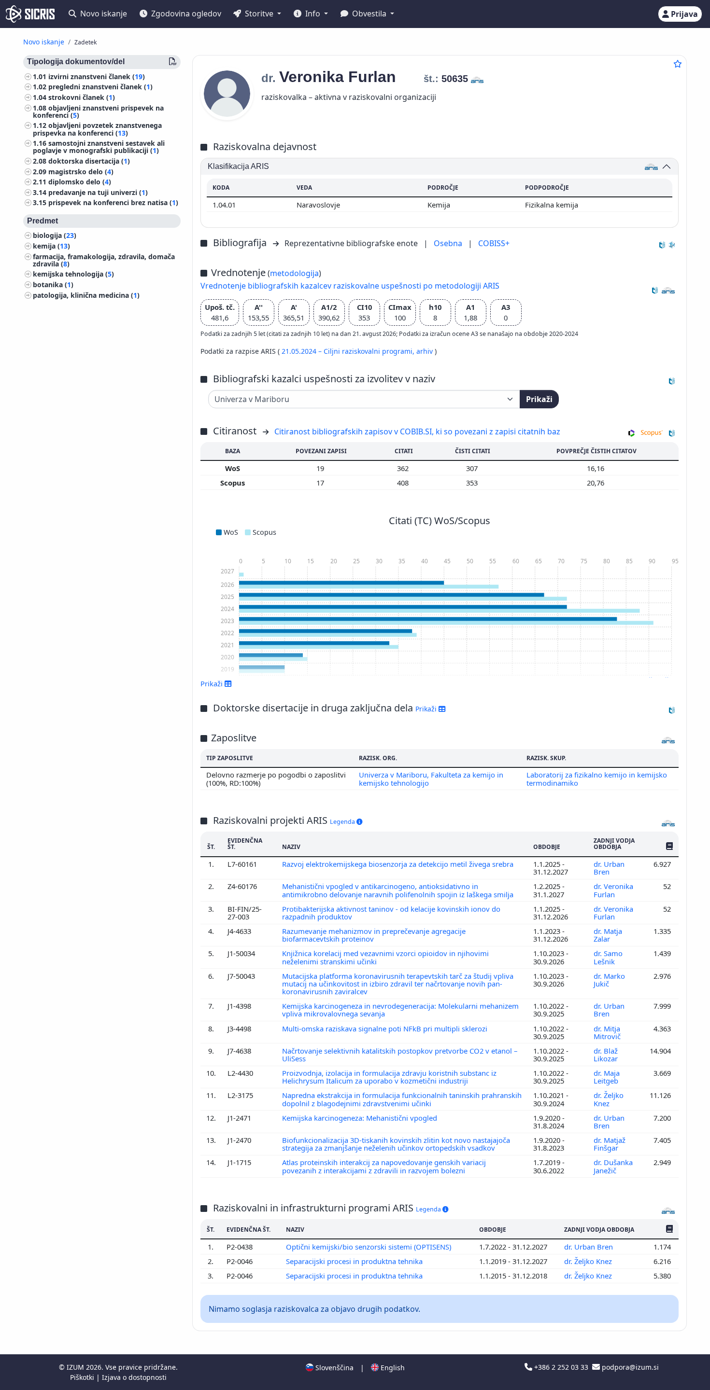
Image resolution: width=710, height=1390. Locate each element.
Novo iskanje (102, 13)
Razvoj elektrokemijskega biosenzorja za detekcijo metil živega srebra (398, 864)
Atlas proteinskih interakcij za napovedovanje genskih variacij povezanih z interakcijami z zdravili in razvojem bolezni (384, 1166)
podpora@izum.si (629, 1367)
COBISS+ (494, 243)
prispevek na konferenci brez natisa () (113, 203)
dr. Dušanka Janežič (613, 1166)
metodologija (294, 273)
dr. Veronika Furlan (613, 890)
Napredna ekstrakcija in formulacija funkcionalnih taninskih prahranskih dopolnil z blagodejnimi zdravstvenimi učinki (402, 1099)
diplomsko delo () (79, 182)
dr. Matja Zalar (608, 935)
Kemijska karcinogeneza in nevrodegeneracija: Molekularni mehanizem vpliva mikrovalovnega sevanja (400, 1009)
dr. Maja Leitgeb (607, 1076)
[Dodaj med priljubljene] (677, 63)
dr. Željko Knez (609, 1099)
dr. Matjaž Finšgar (609, 1144)
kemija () (51, 245)
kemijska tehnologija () (73, 274)
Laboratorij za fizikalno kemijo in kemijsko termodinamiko (596, 778)
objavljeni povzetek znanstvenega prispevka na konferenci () (97, 129)
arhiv (425, 351)
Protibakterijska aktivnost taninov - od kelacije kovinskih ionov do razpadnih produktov (391, 912)
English (392, 1367)
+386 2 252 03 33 (561, 1367)
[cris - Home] (30, 14)
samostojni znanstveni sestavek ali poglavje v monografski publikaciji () (99, 147)
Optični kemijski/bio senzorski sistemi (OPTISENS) (369, 1246)
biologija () (54, 235)
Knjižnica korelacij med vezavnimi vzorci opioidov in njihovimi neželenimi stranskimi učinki (385, 957)
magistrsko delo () (81, 171)
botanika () (53, 284)
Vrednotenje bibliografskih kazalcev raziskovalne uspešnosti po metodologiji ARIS (349, 285)
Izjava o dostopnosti (134, 1377)
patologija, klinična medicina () (86, 295)
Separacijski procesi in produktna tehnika (355, 1261)
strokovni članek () (81, 97)
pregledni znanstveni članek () (100, 87)
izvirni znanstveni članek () (96, 76)
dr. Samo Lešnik (608, 957)
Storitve (259, 13)
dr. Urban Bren (609, 867)
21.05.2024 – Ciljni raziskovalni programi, (349, 351)
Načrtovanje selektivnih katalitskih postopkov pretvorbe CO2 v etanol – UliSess (399, 1054)
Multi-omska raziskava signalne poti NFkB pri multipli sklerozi (385, 1028)
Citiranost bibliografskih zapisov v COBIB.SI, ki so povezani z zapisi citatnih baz (417, 431)
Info (312, 13)
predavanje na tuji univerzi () (98, 192)
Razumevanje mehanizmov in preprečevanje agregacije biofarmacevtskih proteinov (374, 935)
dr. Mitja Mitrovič (608, 1032)
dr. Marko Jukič (609, 979)
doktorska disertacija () (89, 161)
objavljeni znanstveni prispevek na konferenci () (98, 111)
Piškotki (83, 1377)
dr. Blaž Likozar (607, 1054)
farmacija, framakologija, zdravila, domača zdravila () (104, 260)
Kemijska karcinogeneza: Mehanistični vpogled (360, 1118)
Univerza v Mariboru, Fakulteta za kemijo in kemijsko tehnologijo (431, 778)
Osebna (449, 243)
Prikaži (539, 399)
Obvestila (369, 13)
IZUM (76, 1367)
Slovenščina (333, 1367)
